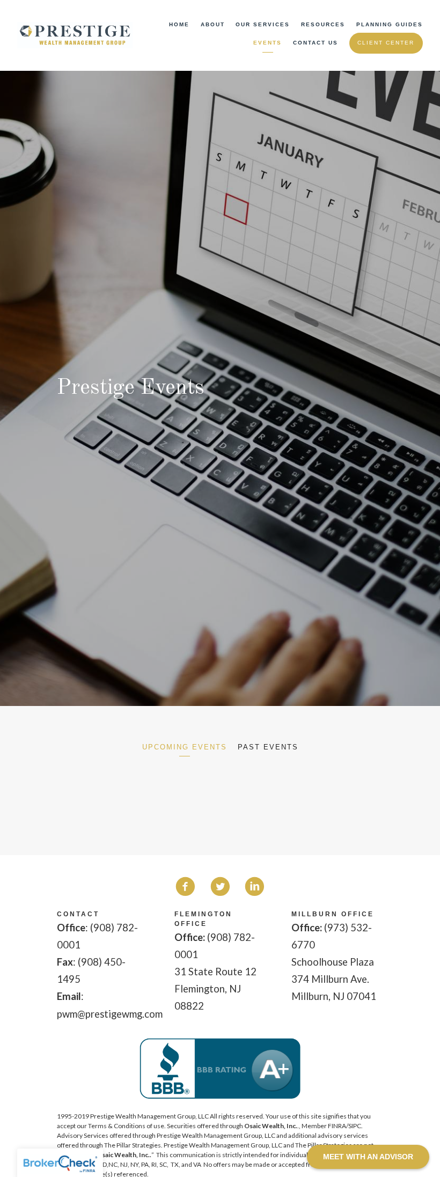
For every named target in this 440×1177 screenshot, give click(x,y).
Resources (323, 24)
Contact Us (315, 43)
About (213, 24)
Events (267, 43)
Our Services (263, 24)
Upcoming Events (184, 747)
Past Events (268, 747)
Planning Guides (389, 24)
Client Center (385, 43)
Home (179, 24)
